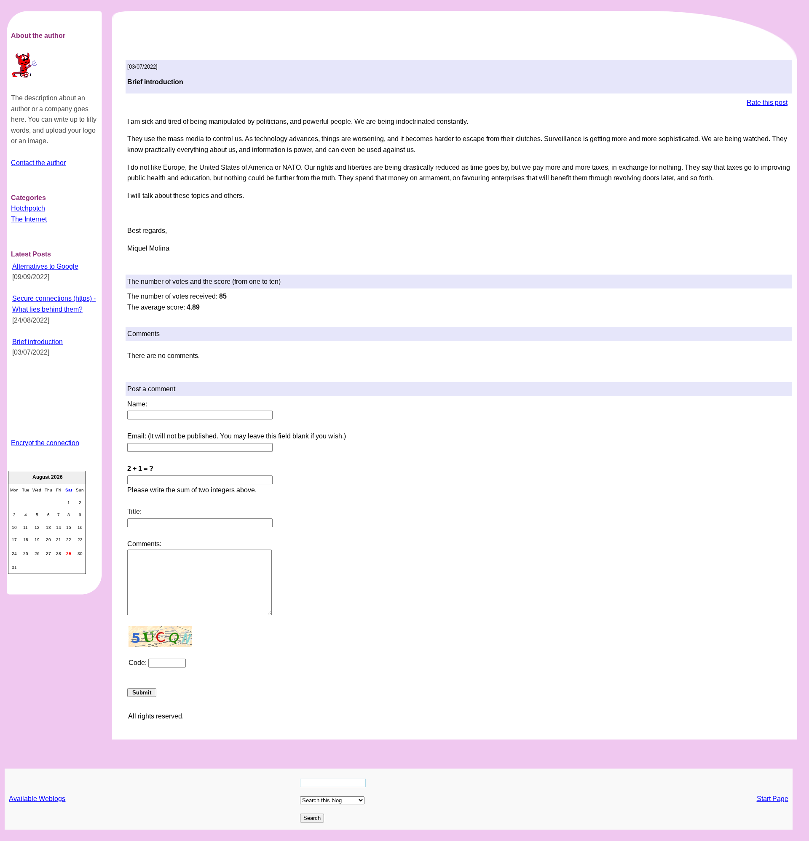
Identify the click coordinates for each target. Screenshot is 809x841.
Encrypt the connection (45, 442)
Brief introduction (37, 341)
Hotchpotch (28, 208)
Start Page (772, 798)
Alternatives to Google (45, 266)
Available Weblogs (37, 798)
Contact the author (38, 162)
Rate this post (767, 102)
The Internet (29, 219)
